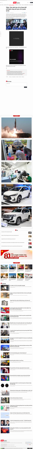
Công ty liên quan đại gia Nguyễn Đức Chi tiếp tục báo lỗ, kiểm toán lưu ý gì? (12, 271)
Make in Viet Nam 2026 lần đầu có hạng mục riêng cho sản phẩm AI (4, 280)
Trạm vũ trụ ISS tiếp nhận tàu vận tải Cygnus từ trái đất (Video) (14, 71)
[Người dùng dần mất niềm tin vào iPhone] (5, 363)
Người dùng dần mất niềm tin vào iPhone (16, 360)
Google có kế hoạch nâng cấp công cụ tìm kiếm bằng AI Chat (20, 412)
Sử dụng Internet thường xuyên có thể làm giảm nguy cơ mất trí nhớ (21, 390)
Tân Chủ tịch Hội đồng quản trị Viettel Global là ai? (18, 352)
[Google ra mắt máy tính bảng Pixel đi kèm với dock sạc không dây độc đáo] (30, 236)
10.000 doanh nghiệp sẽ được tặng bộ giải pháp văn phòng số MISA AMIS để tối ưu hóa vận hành (21, 346)
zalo (28, 444)
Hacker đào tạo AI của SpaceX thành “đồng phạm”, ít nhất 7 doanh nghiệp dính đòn (28, 271)
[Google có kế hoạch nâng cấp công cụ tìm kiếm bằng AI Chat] (5, 415)
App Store (28, 448)
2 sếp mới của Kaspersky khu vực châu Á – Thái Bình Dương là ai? (20, 420)
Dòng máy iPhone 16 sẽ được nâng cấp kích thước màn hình (19, 367)
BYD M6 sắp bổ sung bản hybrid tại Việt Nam (6, 205)
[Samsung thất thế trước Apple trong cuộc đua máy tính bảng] (5, 378)
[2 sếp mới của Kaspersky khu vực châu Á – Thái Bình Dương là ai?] (5, 423)
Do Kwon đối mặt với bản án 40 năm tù (16, 397)
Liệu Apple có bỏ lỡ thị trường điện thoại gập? (17, 285)
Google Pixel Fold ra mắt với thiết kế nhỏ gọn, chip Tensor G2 (20, 300)
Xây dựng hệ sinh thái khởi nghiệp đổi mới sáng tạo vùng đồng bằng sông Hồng (21, 338)
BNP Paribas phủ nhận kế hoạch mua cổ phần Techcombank (28, 280)
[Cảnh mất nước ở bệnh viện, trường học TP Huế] (16, 150)
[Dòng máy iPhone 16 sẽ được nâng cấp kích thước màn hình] (5, 370)
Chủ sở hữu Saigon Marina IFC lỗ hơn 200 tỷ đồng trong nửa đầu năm (12, 280)
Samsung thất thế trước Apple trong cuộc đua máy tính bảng (20, 375)
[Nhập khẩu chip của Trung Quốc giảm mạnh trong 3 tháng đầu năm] (5, 325)
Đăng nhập (31, 2)
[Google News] (25, 12)
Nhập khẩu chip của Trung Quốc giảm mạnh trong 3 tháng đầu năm (21, 322)
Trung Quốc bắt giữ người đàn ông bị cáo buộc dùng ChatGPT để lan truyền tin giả (21, 331)
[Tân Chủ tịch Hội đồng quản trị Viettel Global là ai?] (5, 355)
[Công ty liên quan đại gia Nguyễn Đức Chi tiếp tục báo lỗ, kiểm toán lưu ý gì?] (12, 266)
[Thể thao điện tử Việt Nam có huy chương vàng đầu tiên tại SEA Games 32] (5, 430)
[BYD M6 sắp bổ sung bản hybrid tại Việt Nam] (16, 194)
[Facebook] (0, 32)
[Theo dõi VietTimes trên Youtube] (29, 444)
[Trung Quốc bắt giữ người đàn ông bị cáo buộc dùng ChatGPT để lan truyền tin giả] (5, 333)
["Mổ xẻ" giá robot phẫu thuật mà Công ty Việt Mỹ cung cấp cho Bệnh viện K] (16, 172)
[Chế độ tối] (29, 2)
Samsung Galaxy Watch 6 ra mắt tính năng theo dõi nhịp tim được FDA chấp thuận (20, 383)
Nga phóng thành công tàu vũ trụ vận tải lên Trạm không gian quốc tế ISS (15, 73)
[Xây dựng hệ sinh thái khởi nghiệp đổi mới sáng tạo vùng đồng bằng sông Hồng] (5, 340)
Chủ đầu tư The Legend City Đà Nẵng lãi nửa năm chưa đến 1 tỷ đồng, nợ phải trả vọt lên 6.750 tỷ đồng (4, 271)
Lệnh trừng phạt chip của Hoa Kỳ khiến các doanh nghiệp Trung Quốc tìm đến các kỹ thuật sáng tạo (12, 242)
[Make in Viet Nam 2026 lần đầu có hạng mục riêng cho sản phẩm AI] (4, 275)
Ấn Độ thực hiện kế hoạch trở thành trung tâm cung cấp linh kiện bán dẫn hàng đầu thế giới (20, 316)
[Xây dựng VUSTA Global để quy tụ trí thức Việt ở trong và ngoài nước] (20, 266)
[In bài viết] (23, 12)
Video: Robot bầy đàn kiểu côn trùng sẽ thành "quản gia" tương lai (14, 74)
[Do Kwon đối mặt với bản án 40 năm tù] (5, 400)
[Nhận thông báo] (27, 2)
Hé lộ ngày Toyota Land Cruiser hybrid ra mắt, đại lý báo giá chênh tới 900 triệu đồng (11, 227)
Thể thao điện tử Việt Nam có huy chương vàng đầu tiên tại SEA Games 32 (20, 428)
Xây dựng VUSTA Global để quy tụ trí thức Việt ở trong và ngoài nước (20, 271)
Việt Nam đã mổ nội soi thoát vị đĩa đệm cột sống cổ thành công (14, 72)
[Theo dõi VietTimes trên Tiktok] (30, 444)
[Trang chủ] (0, 5)
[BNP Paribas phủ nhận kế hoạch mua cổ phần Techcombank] (28, 275)
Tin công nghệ (3, 283)
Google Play (31, 448)
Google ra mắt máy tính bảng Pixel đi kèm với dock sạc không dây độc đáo (10, 235)
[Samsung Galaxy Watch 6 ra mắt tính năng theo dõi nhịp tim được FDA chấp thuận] (5, 385)
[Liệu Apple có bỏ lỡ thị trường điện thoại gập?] (30, 233)
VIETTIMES (16, 3)
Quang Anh (8, 12)
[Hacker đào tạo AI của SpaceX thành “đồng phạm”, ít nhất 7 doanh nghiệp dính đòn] (28, 266)
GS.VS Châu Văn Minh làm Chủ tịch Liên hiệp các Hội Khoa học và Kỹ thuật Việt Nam (20, 280)
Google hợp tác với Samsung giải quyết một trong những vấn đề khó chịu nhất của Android (21, 406)
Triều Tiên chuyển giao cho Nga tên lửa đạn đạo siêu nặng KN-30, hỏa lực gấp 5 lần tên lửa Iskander (12, 138)
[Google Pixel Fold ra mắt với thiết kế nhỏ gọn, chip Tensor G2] (30, 240)
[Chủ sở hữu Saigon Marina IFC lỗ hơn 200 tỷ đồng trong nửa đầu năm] (12, 275)
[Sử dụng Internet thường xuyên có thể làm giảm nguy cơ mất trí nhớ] (5, 393)
